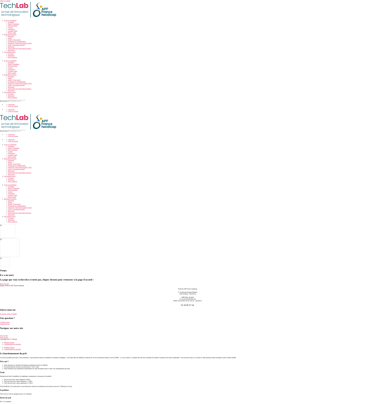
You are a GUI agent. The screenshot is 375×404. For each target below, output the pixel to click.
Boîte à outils (12, 33)
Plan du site (3, 332)
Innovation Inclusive (10, 34)
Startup (10, 38)
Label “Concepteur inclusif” (16, 45)
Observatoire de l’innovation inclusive (19, 48)
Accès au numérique (10, 20)
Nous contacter (12, 57)
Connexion (11, 104)
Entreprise (11, 36)
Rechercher (3, 101)
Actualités (11, 22)
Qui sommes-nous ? (10, 52)
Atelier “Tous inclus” (14, 40)
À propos (11, 54)
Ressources (11, 50)
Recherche (11, 47)
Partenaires (11, 55)
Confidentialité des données (12, 344)
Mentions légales (9, 342)
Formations (11, 29)
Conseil (10, 27)
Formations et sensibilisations (17, 41)
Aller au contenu (5, 1)
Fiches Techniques (13, 24)
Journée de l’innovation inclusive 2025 (20, 43)
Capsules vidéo (12, 31)
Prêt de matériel (12, 26)
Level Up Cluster (22, 339)
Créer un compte (13, 106)
